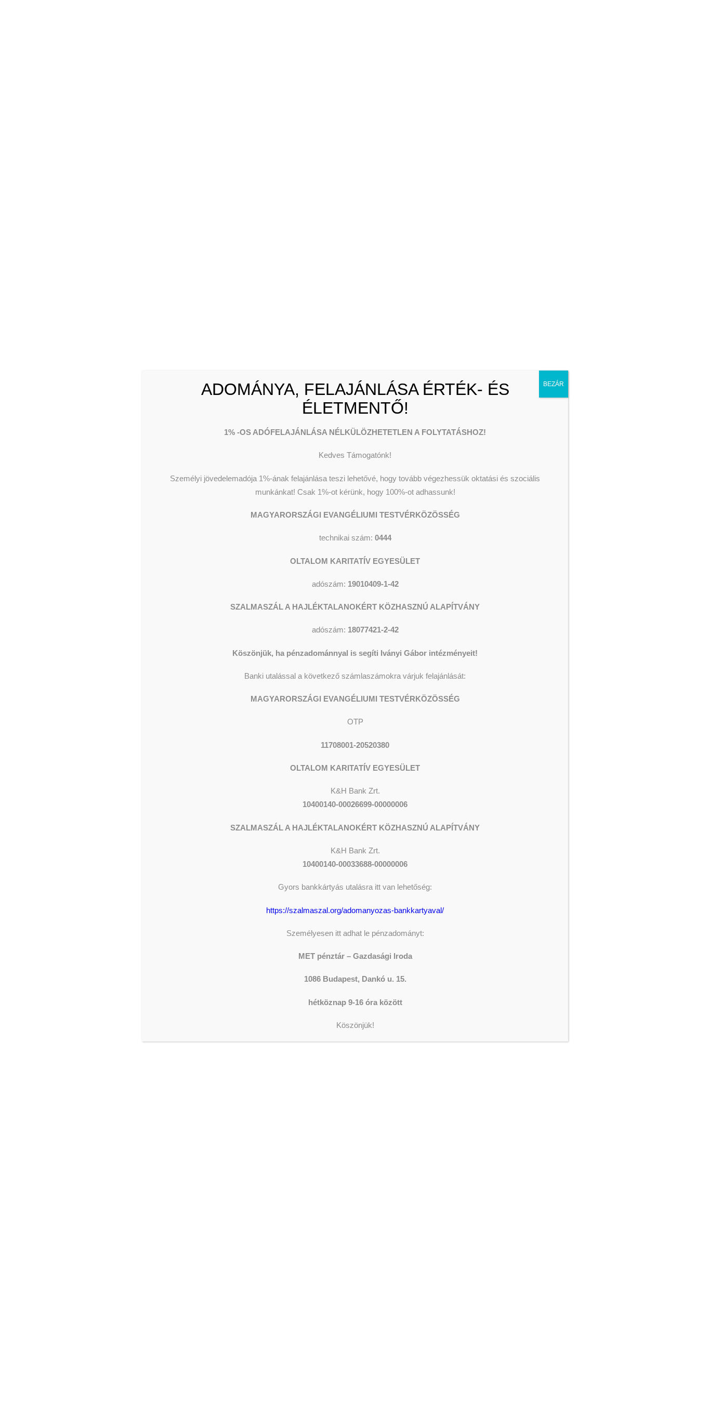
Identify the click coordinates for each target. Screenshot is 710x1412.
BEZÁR (553, 384)
